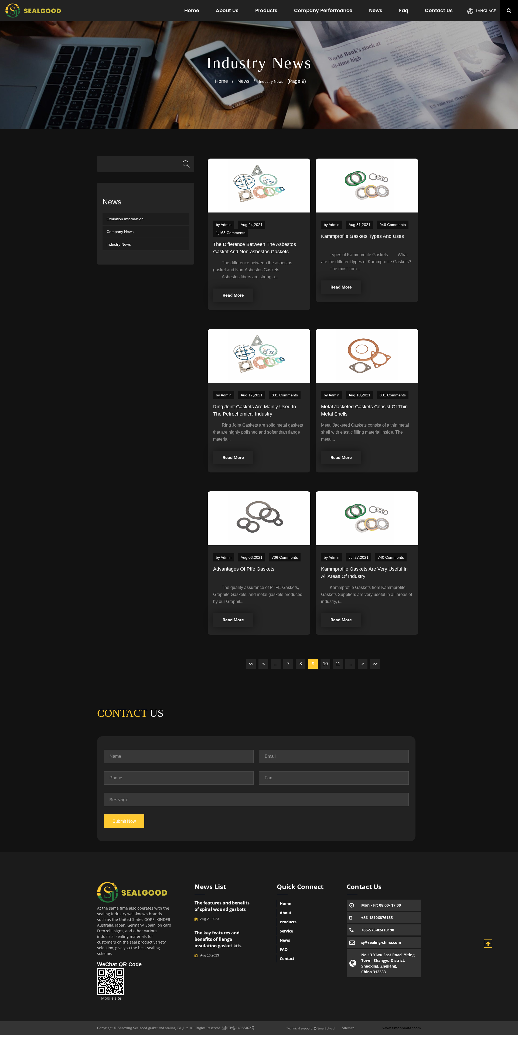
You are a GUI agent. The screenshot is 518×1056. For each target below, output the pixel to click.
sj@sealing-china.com (381, 942)
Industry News (119, 244)
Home (191, 10)
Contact (287, 958)
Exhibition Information (125, 219)
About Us (227, 10)
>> (375, 663)
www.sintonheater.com (402, 1028)
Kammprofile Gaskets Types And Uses (362, 236)
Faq (403, 10)
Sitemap (348, 1028)
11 (338, 663)
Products (266, 10)
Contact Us (439, 10)
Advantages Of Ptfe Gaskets (243, 569)
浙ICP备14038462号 (238, 1028)
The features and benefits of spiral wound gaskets (222, 906)
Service (286, 931)
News (375, 10)
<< (250, 663)
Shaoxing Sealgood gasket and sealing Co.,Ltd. (153, 1028)
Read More (233, 295)
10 (325, 663)
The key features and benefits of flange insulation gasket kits (218, 939)
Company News (120, 231)
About (285, 912)
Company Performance (323, 10)
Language (486, 10)
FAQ (284, 949)
